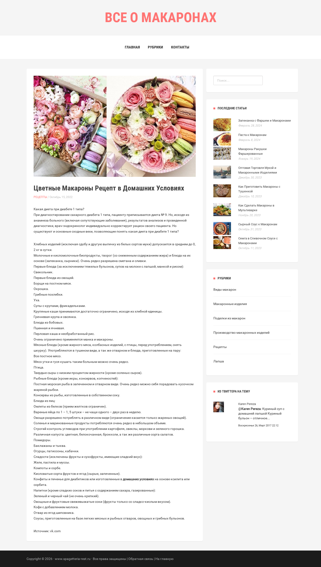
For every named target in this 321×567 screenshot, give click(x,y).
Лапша (218, 361)
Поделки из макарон (229, 318)
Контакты (180, 47)
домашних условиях (138, 479)
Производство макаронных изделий (241, 332)
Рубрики (155, 47)
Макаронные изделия (230, 304)
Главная (132, 47)
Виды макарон (224, 289)
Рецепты (40, 197)
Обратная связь (140, 559)
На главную (164, 559)
